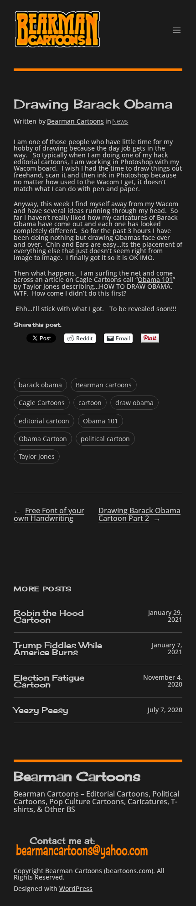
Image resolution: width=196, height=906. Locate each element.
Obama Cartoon (43, 438)
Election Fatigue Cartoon (49, 681)
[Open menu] (176, 30)
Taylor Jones (37, 456)
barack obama (40, 384)
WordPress (76, 888)
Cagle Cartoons (42, 402)
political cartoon (105, 438)
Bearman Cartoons (75, 121)
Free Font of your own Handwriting (49, 514)
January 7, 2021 (167, 648)
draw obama (134, 402)
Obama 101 (155, 279)
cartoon (90, 402)
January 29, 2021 (165, 616)
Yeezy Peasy (41, 710)
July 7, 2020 (165, 709)
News (120, 121)
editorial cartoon (44, 421)
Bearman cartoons (104, 384)
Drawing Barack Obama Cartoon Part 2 (139, 514)
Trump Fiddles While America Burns (58, 649)
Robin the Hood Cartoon (49, 616)
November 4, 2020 (162, 680)
